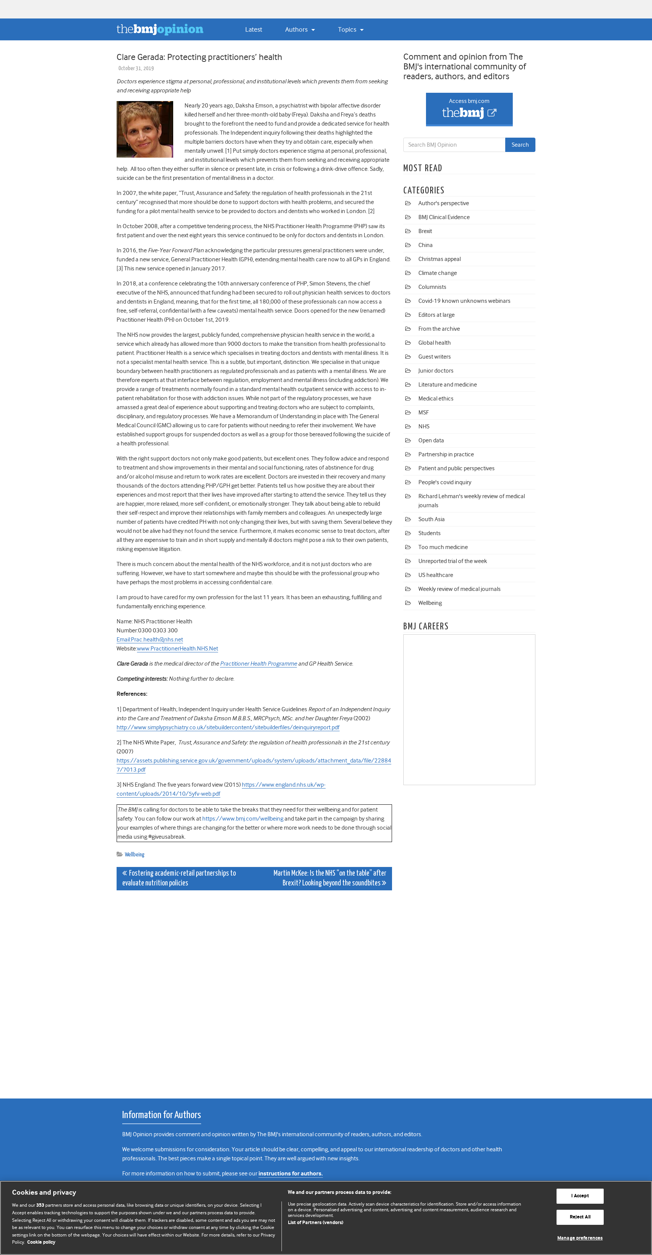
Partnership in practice (446, 454)
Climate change (437, 273)
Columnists (432, 287)
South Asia (431, 519)
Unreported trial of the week (452, 561)
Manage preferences (580, 1238)
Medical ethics (436, 398)
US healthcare (435, 575)
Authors (297, 29)
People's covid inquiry (444, 482)
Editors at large (436, 314)
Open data (431, 440)
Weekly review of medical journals (459, 589)
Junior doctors (436, 370)
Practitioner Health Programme (258, 663)
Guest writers (434, 356)
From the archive (439, 328)
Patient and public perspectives (456, 468)
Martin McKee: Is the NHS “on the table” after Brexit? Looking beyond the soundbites (330, 878)
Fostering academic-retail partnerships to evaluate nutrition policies (179, 878)
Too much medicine (443, 547)
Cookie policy (41, 1242)
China (425, 245)
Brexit (425, 231)
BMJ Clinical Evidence (444, 217)
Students (429, 533)
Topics (348, 29)
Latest (253, 29)
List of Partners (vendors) (315, 1223)
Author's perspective (443, 203)
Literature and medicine (447, 384)
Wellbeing (135, 855)
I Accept (580, 1196)
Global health (434, 342)
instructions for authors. (290, 1173)
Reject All (580, 1217)
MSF (423, 412)
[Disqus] (254, 990)
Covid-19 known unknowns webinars (464, 301)
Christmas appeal (439, 259)
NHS (423, 426)
